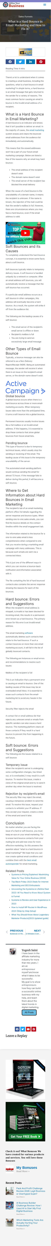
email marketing (37, 130)
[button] (10, 61)
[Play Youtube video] (25, 233)
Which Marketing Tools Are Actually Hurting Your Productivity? (29, 1223)
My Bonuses (26, 1168)
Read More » (23, 1171)
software (29, 633)
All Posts (29, 1012)
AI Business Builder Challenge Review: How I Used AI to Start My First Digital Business (28, 1207)
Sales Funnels (25, 16)
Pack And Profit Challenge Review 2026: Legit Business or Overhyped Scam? (30, 1191)
